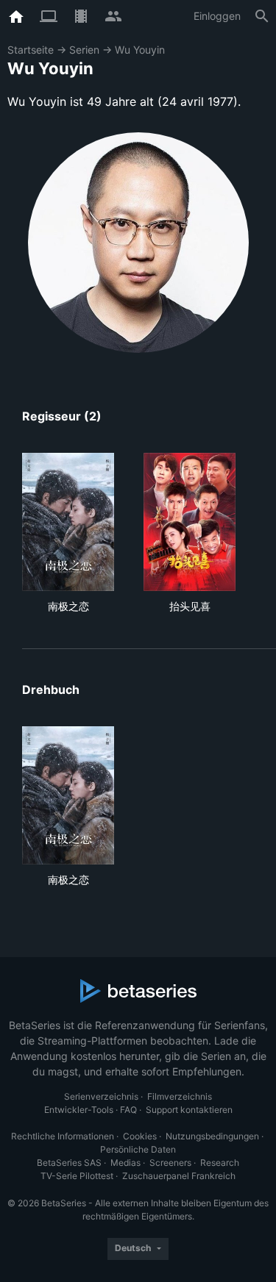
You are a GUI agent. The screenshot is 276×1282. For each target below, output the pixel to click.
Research (219, 1162)
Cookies (140, 1136)
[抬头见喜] (190, 522)
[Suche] (262, 16)
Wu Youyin (140, 49)
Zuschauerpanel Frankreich (179, 1175)
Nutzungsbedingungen (212, 1136)
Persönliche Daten (138, 1149)
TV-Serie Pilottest (76, 1175)
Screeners (170, 1162)
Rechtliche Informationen (62, 1136)
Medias (125, 1162)
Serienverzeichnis (101, 1096)
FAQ (128, 1109)
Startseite (30, 49)
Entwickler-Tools (78, 1109)
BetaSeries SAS (69, 1162)
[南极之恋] (68, 522)
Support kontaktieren (189, 1109)
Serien (84, 49)
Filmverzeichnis (179, 1096)
